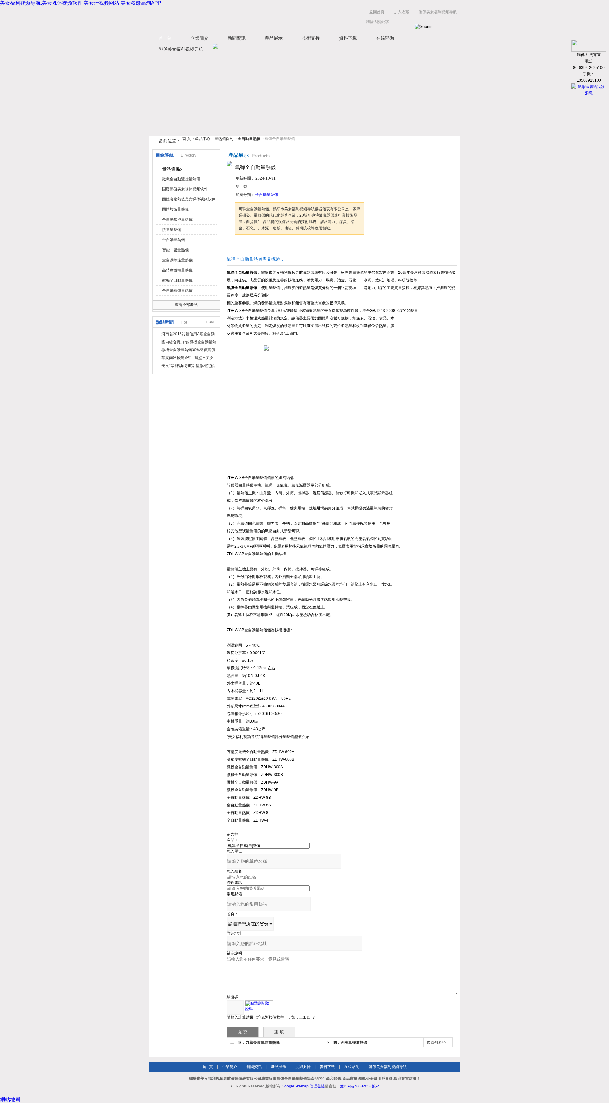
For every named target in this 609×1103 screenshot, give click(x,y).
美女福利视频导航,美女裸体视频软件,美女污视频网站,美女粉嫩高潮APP (80, 3)
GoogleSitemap (295, 1086)
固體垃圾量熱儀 (175, 209)
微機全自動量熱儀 (177, 280)
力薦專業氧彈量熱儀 (263, 1042)
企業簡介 (199, 38)
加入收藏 (401, 12)
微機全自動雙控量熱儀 (181, 179)
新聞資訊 (237, 38)
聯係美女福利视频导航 (438, 12)
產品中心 (203, 138)
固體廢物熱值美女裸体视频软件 (188, 199)
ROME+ (211, 322)
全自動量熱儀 (173, 240)
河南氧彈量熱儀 (354, 1042)
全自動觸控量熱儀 (177, 219)
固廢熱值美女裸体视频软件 (185, 189)
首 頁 (165, 38)
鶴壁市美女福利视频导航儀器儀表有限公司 (212, 18)
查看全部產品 (186, 305)
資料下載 (348, 38)
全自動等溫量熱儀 (177, 260)
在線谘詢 (385, 38)
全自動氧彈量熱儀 (177, 290)
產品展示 (274, 38)
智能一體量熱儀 (175, 250)
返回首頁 (376, 12)
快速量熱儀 (171, 229)
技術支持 (311, 38)
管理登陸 (317, 1086)
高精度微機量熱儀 (177, 270)
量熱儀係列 (223, 138)
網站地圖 (10, 1099)
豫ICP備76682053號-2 (359, 1086)
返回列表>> (436, 1042)
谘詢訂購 (255, 246)
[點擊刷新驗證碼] (259, 1005)
